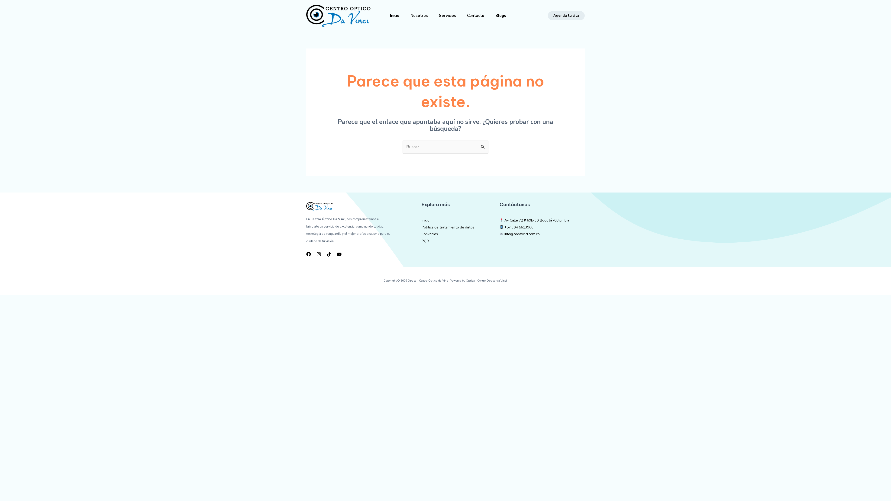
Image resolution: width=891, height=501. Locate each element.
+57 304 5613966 (518, 227)
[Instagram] (318, 254)
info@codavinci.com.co (522, 234)
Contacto (475, 15)
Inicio (394, 15)
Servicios (447, 15)
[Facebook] (308, 254)
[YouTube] (339, 254)
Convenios (430, 234)
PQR (425, 241)
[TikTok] (329, 254)
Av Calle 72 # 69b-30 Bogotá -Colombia (536, 220)
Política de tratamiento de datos (448, 227)
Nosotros (419, 15)
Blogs (500, 15)
